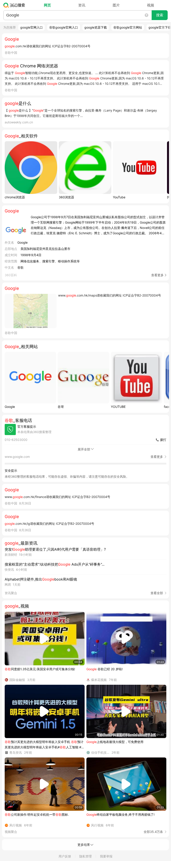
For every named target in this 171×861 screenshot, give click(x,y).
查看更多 (157, 275)
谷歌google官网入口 (63, 27)
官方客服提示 (26, 426)
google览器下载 (95, 27)
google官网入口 (31, 27)
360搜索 (15, 5)
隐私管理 (85, 856)
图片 (116, 5)
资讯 (81, 5)
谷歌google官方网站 (127, 27)
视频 (150, 5)
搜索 (159, 15)
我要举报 (106, 856)
